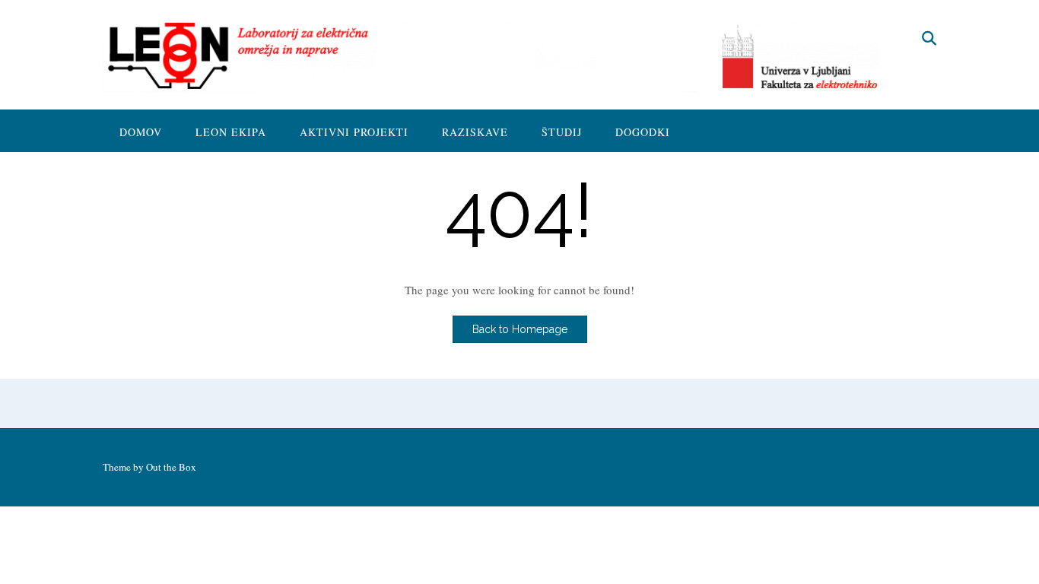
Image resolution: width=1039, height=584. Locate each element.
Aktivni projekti (354, 132)
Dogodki (642, 132)
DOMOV (140, 132)
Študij (562, 132)
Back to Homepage (519, 329)
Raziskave (475, 132)
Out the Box (171, 467)
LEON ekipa (230, 132)
